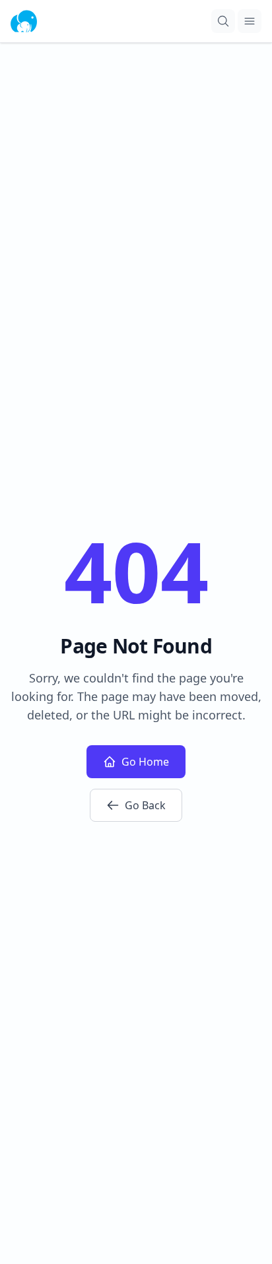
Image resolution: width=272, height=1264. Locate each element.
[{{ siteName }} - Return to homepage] (24, 21)
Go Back (145, 805)
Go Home (145, 761)
